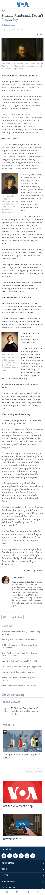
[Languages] (28, 892)
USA (3, 11)
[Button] (40, 34)
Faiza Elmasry (10, 25)
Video (7, 725)
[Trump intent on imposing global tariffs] (22, 741)
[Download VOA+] (22, 825)
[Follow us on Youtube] (15, 855)
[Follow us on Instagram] (21, 855)
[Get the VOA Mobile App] (22, 792)
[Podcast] (32, 855)
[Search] (38, 892)
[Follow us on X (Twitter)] (9, 855)
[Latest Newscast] (6, 892)
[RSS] (26, 855)
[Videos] (17, 892)
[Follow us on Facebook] (4, 855)
